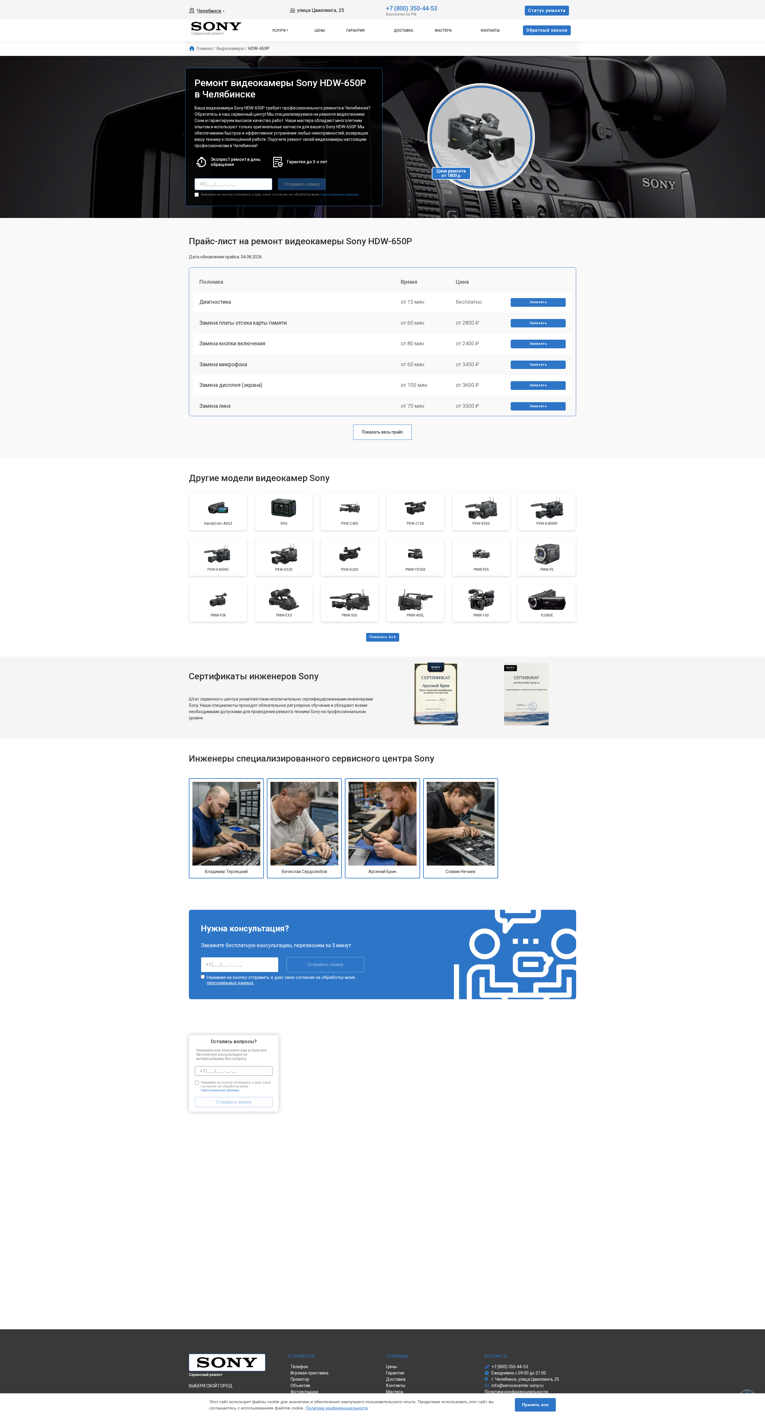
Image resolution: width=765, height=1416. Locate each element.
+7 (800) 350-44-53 (411, 8)
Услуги (279, 30)
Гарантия (355, 30)
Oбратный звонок (546, 30)
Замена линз (215, 406)
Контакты (490, 30)
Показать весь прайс (382, 432)
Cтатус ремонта (547, 10)
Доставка (403, 30)
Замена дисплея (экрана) (230, 385)
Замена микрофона (223, 364)
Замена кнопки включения (232, 343)
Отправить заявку (302, 184)
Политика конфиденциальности (337, 1408)
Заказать (538, 302)
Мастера (443, 30)
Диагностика (215, 302)
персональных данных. (339, 194)
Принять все (535, 1404)
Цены (320, 30)
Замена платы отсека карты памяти (243, 323)
